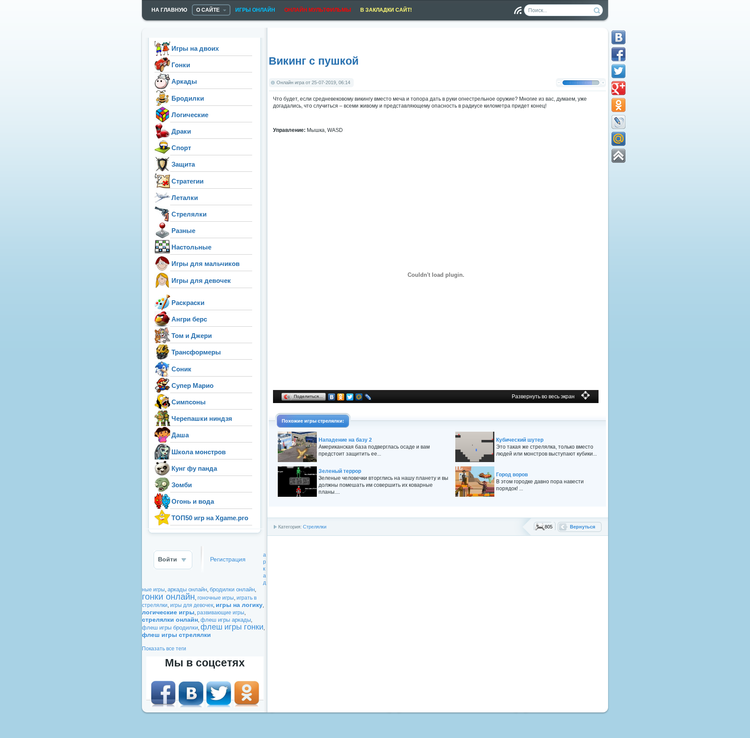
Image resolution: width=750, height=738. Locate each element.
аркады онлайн (187, 589)
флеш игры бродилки (170, 627)
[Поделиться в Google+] (618, 88)
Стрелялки (314, 526)
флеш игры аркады (226, 620)
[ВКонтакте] (331, 397)
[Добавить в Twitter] (618, 71)
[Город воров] (474, 495)
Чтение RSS (518, 10)
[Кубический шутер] (474, 460)
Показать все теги (164, 649)
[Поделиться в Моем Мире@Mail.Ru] (618, 139)
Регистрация (228, 559)
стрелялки (330, 420)
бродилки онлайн (232, 589)
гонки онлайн (168, 596)
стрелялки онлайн (170, 619)
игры (311, 420)
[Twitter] (350, 397)
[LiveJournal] (368, 397)
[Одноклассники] (340, 397)
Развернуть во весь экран (543, 397)
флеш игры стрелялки (176, 634)
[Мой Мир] (359, 397)
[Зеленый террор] (297, 495)
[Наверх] (618, 156)
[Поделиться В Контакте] (618, 37)
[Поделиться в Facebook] (618, 54)
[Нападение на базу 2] (297, 460)
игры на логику (239, 604)
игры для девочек (191, 605)
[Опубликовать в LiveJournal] (618, 122)
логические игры (168, 612)
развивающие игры (220, 613)
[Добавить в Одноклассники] (618, 105)
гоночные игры (215, 598)
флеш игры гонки (232, 627)
